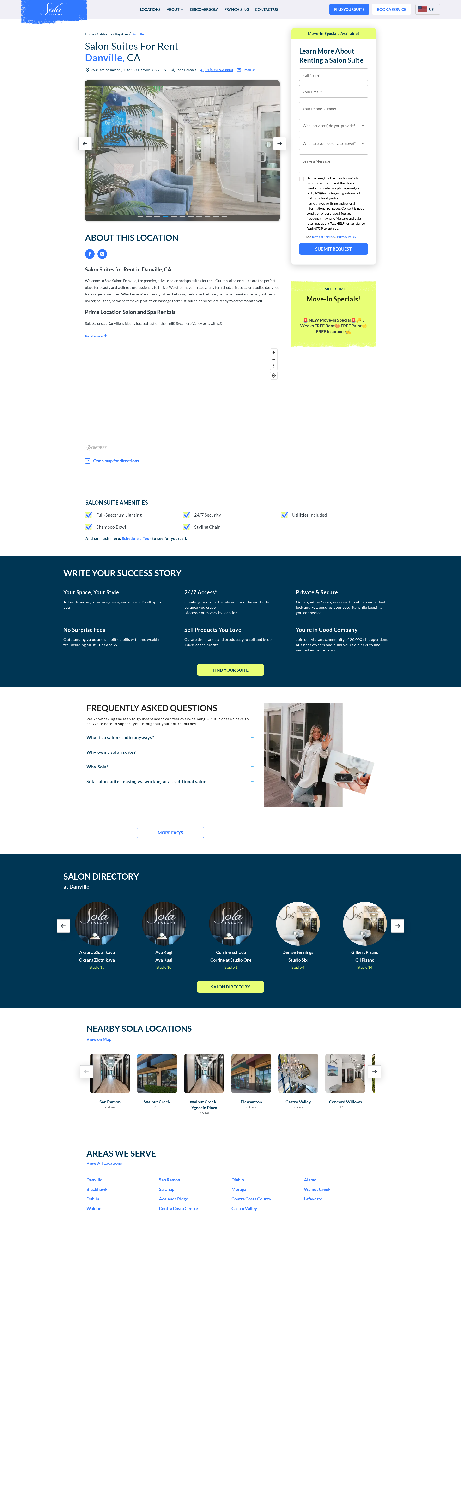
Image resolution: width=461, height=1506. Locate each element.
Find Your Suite (231, 670)
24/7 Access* (200, 592)
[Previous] (91, 150)
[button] (170, 737)
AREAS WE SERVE (121, 1153)
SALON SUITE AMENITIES (116, 502)
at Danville (76, 886)
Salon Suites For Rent (132, 51)
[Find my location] (273, 375)
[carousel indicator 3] (157, 216)
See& (331, 237)
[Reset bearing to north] (273, 366)
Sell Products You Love (212, 630)
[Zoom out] (273, 359)
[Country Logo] (422, 9)
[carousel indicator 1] (140, 216)
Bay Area (121, 34)
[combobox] (333, 125)
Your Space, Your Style (91, 592)
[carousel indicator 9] (207, 216)
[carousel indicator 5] (174, 216)
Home (89, 34)
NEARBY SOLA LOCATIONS (139, 1028)
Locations (150, 9)
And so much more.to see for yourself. (136, 538)
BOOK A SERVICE (391, 9)
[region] (182, 399)
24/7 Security (207, 515)
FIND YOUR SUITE (349, 9)
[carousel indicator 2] (149, 216)
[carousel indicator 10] (216, 216)
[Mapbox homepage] (97, 448)
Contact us (266, 9)
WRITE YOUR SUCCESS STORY (122, 573)
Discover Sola (204, 9)
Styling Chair (207, 527)
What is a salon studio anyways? (120, 737)
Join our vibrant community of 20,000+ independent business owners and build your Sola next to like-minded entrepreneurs (342, 644)
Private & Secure (317, 592)
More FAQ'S (170, 832)
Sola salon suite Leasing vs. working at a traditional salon (146, 781)
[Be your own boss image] (319, 755)
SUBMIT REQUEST (333, 249)
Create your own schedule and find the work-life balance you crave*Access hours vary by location (226, 607)
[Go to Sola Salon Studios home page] (53, 9)
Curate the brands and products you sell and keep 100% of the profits (228, 642)
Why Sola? (97, 766)
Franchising (236, 9)
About (173, 9)
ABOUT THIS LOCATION (131, 237)
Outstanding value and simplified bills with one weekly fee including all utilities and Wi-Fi (111, 642)
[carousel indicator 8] (199, 216)
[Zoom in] (273, 352)
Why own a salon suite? (111, 752)
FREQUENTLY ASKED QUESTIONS (151, 708)
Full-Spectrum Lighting (119, 515)
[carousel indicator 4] (165, 216)
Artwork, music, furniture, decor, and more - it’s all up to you (112, 604)
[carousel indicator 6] (182, 216)
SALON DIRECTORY (101, 876)
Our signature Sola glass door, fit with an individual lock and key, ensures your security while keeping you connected (340, 607)
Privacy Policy (346, 237)
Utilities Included (309, 515)
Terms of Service (323, 237)
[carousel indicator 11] (224, 216)
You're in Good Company (327, 630)
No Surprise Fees (84, 630)
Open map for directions (116, 460)
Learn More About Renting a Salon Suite (331, 55)
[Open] (363, 125)
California (104, 34)
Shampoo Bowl (111, 527)
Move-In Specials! (333, 299)
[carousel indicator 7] (191, 216)
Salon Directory (230, 986)
